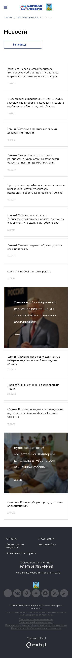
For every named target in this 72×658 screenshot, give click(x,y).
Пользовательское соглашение (36, 619)
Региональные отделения (15, 546)
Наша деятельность (28, 17)
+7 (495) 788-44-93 (36, 566)
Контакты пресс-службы (21, 553)
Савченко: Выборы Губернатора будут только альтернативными (35, 504)
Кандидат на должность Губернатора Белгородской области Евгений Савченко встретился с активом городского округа (32, 72)
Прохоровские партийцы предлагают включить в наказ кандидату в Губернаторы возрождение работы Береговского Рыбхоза (35, 189)
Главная (8, 17)
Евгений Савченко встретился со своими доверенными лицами (32, 131)
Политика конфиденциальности (36, 622)
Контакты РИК (47, 544)
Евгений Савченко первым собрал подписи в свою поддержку (34, 247)
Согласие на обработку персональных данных (36, 628)
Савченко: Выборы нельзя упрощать (29, 271)
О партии (12, 538)
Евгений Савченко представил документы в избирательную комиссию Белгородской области (33, 360)
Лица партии (46, 538)
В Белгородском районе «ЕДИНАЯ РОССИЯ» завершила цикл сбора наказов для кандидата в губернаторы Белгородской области (35, 102)
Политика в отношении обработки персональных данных (36, 625)
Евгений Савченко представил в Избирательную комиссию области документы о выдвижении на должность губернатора (35, 219)
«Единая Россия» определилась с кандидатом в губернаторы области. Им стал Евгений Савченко (35, 413)
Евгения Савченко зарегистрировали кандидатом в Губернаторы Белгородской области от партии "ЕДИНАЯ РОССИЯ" (33, 159)
